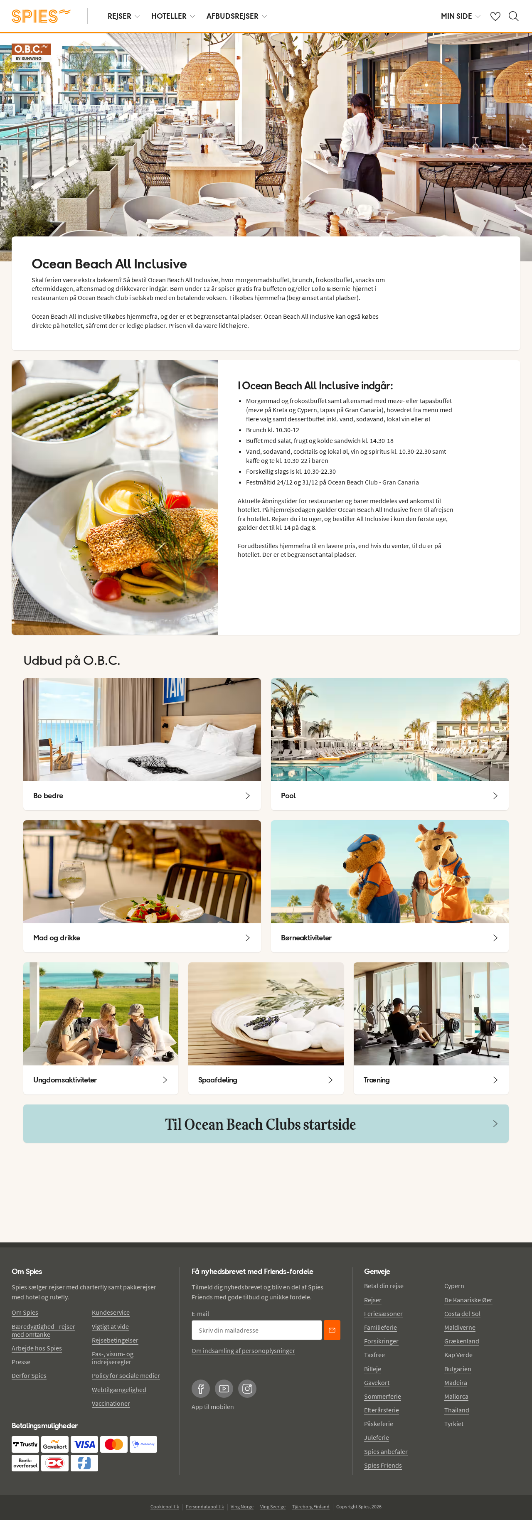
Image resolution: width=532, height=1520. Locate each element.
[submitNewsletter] (332, 1330)
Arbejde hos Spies (37, 1348)
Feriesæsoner (383, 1313)
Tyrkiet (453, 1423)
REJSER (119, 16)
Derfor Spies (29, 1375)
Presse (21, 1362)
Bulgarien (457, 1369)
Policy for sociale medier (126, 1375)
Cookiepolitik (164, 1506)
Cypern (454, 1285)
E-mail (200, 1313)
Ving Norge (242, 1506)
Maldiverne (459, 1327)
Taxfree (374, 1354)
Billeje (372, 1369)
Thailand (456, 1410)
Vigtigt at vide (110, 1326)
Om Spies (25, 1312)
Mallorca (456, 1396)
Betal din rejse (384, 1285)
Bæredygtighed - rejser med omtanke (43, 1330)
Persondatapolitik (205, 1506)
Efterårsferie (381, 1410)
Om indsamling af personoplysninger (243, 1350)
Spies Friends (383, 1465)
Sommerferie (382, 1396)
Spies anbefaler (386, 1451)
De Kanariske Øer (468, 1300)
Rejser (373, 1300)
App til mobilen (213, 1406)
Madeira (455, 1382)
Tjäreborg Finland (311, 1506)
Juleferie (376, 1437)
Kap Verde (458, 1354)
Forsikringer (381, 1341)
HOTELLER (169, 16)
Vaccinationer (111, 1403)
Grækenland (461, 1341)
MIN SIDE (456, 16)
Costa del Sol (462, 1313)
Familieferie (380, 1327)
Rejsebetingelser (115, 1340)
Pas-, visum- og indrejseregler (112, 1358)
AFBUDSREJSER (233, 16)
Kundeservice (111, 1312)
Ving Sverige (273, 1506)
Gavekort (376, 1382)
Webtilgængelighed (119, 1389)
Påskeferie (378, 1423)
